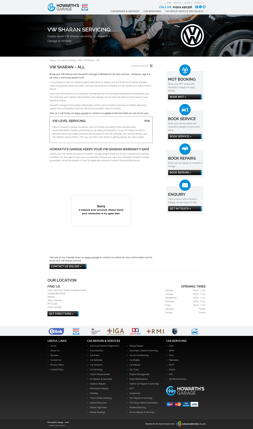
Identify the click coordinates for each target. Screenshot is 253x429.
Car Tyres (134, 370)
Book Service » (180, 136)
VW (171, 374)
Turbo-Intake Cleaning (100, 398)
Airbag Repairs (136, 346)
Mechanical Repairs (99, 389)
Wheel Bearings (97, 412)
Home (168, 3)
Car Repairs (134, 365)
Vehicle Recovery (98, 403)
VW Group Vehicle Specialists (184, 11)
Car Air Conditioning (139, 355)
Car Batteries (96, 360)
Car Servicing (152, 11)
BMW (171, 351)
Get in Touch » (180, 208)
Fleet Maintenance (138, 379)
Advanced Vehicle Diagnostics (104, 346)
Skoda (172, 370)
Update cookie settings (57, 425)
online (107, 113)
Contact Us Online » (66, 266)
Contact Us (199, 3)
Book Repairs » (180, 172)
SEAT (171, 365)
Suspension (135, 393)
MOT (131, 389)
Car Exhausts (96, 365)
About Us (178, 3)
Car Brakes (134, 360)
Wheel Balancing (137, 407)
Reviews (187, 3)
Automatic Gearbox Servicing (143, 351)
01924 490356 (175, 7)
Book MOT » (178, 97)
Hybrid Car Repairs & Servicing (144, 384)
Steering (94, 393)
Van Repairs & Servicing (140, 398)
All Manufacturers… (178, 379)
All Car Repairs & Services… (142, 412)
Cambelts (94, 355)
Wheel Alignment (98, 407)
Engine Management (139, 374)
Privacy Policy (57, 365)
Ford (171, 355)
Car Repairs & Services (125, 11)
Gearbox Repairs (98, 384)
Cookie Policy (57, 370)
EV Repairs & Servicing (101, 379)
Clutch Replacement (100, 374)
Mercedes (174, 360)
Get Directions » (61, 313)
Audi (171, 346)
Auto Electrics (96, 351)
